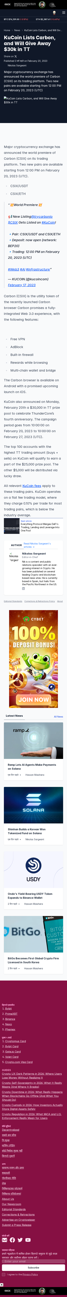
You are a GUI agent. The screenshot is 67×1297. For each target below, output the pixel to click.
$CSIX (13, 222)
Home (7, 30)
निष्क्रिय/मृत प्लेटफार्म (12, 1188)
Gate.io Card (13, 1051)
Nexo (8, 1024)
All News (58, 716)
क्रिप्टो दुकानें (8, 1156)
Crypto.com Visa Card (19, 1062)
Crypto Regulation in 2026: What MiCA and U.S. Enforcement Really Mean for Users (31, 1116)
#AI (22, 269)
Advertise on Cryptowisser (18, 1219)
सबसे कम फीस (9, 1135)
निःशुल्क (6, 1140)
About (60, 601)
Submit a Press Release (16, 1225)
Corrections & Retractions (18, 1214)
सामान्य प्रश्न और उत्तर (13, 1167)
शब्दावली (6, 1172)
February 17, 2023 (22, 285)
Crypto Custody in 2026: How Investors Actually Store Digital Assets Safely (32, 1107)
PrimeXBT (11, 1013)
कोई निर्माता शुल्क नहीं (12, 1150)
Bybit (8, 1008)
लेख (4, 1183)
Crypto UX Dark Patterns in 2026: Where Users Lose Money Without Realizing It (32, 1075)
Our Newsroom (11, 1204)
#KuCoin (48, 222)
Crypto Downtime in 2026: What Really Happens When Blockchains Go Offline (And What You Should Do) (32, 1095)
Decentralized (10, 1129)
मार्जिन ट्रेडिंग (8, 1145)
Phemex (10, 1029)
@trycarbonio (42, 217)
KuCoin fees (31, 486)
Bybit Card (11, 1046)
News (17, 30)
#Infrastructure (38, 269)
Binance (10, 1019)
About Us (8, 1199)
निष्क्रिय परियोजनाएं (11, 1193)
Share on (9, 56)
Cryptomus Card (15, 1041)
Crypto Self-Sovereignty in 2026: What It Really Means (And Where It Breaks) (32, 1084)
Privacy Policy (30, 1274)
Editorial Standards (13, 601)
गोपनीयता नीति (9, 1178)
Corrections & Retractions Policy (39, 601)
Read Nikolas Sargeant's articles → (37, 545)
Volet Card (11, 1056)
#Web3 (13, 269)
